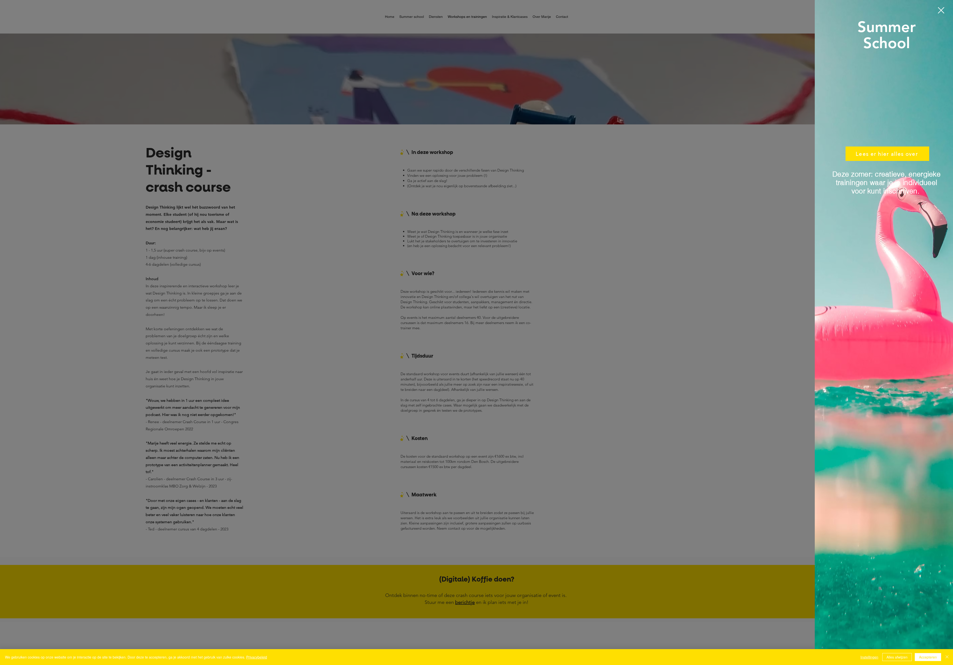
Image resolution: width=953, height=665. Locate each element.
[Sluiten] (947, 657)
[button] (941, 10)
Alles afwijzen (897, 657)
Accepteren (928, 657)
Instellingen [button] (869, 657)
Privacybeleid (256, 657)
